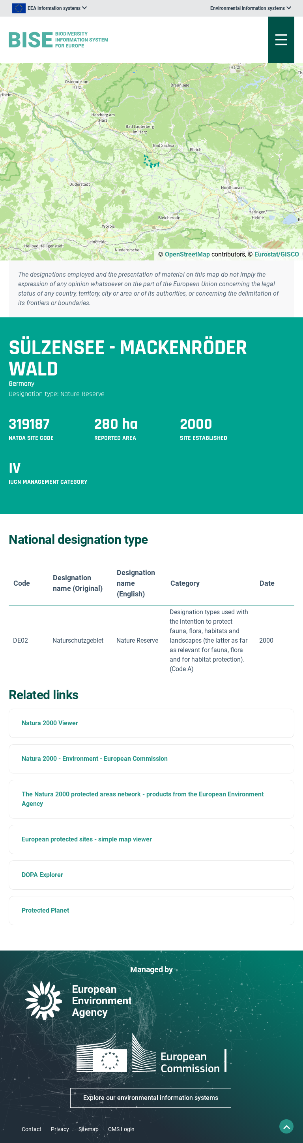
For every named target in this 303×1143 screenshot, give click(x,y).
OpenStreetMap (187, 254)
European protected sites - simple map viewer (87, 839)
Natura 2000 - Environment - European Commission (95, 758)
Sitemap (89, 1129)
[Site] (102, 39)
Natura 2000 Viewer (50, 723)
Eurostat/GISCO (276, 254)
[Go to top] (286, 1126)
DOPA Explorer (42, 875)
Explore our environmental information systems (150, 1098)
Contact (31, 1129)
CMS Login (121, 1129)
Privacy (60, 1129)
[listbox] (49, 8)
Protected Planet (45, 910)
